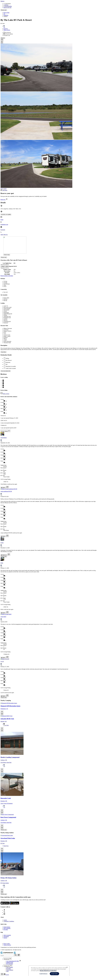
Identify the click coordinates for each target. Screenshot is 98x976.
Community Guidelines (8, 921)
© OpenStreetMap (7, 6)
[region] (49, 971)
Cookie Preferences (43, 973)
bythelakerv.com (4, 224)
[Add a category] (18, 955)
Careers (5, 920)
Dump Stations (6, 927)
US (4, 13)
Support (5, 937)
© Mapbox (5, 5)
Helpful (3, 487)
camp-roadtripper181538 (6, 491)
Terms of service (7, 945)
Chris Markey (4, 437)
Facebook (3, 229)
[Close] (67, 967)
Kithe (2, 563)
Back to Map (6, 12)
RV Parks (5, 929)
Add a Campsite (7, 935)
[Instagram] (4, 914)
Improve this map (7, 7)
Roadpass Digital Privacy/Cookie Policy (48, 970)
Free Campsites (6, 928)
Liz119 (2, 661)
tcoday (2, 542)
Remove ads (3, 10)
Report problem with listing (7, 275)
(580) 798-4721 (4, 234)
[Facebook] (4, 910)
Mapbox (2, 1)
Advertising (6, 936)
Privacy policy (6, 943)
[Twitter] (4, 912)
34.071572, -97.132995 (6, 214)
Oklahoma (5, 15)
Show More (3, 352)
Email (2, 219)
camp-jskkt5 (3, 616)
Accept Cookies (54, 973)
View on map (6, 254)
